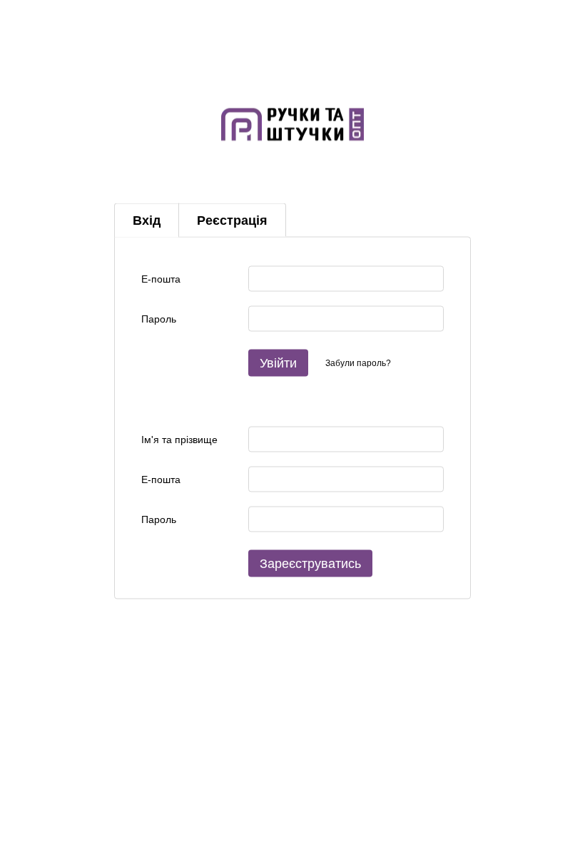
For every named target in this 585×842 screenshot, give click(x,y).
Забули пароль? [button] (358, 362)
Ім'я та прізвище (179, 439)
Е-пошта (160, 278)
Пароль (158, 318)
